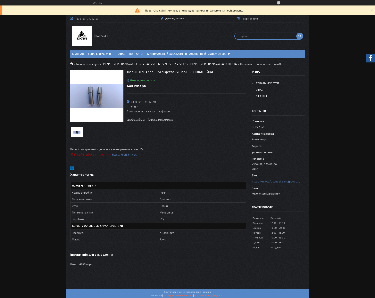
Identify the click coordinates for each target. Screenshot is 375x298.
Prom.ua (206, 291)
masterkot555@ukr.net (266, 193)
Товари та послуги (87, 64)
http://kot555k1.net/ (125, 154)
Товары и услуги (99, 53)
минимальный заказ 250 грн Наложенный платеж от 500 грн (189, 53)
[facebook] (72, 168)
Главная (78, 53)
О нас (121, 53)
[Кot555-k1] (82, 36)
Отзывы (261, 96)
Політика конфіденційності (209, 295)
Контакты (136, 53)
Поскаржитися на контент (178, 295)
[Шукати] (299, 36)
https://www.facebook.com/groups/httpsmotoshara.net (276, 181)
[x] (76, 168)
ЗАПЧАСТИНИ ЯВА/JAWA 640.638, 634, (213, 64)
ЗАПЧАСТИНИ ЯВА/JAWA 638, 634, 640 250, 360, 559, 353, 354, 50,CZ (144, 64)
